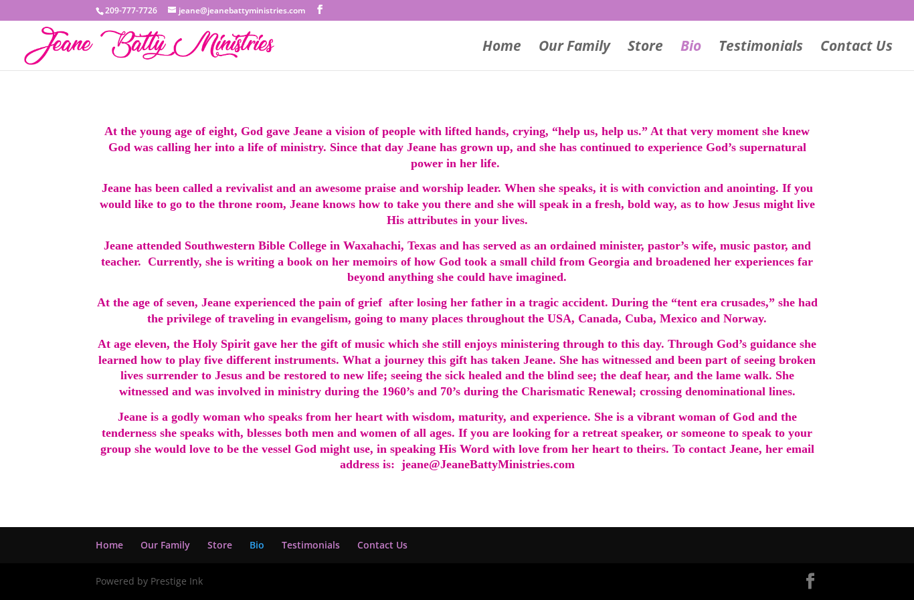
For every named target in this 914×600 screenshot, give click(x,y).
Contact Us (856, 48)
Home (501, 48)
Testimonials (761, 48)
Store (645, 48)
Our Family (574, 48)
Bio (690, 48)
